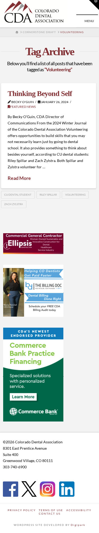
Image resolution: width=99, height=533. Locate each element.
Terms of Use (51, 510)
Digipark (78, 524)
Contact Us (49, 513)
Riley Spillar (48, 194)
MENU (89, 21)
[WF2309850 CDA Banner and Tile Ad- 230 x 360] (33, 374)
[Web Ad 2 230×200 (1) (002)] (33, 290)
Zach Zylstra (13, 204)
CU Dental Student (17, 194)
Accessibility (78, 510)
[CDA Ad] (33, 243)
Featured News (23, 107)
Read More (19, 178)
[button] (94, 5)
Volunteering (75, 194)
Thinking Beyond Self (40, 93)
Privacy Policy (22, 510)
